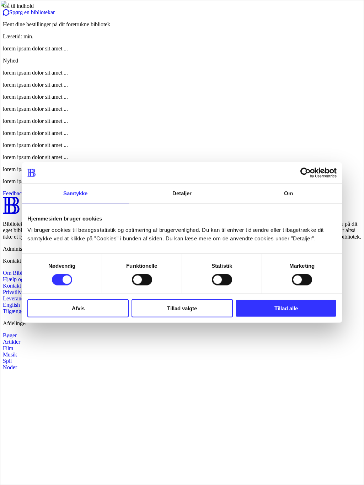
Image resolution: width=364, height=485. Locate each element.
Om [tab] (288, 193)
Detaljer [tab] (182, 193)
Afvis (78, 308)
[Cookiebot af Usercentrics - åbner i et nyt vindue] (305, 173)
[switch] (142, 279)
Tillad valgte (182, 308)
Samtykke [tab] (75, 193)
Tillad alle (286, 308)
